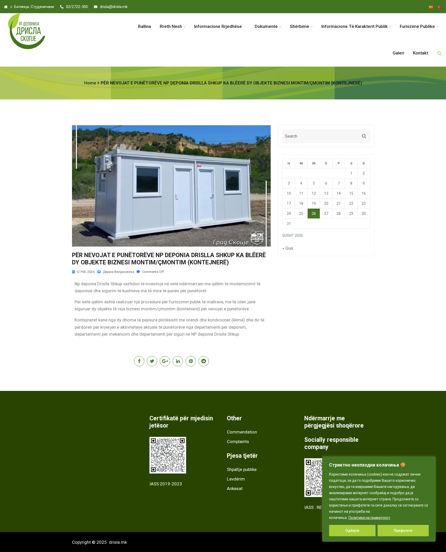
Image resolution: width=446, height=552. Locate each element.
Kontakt (420, 53)
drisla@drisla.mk (114, 6)
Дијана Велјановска (118, 272)
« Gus (287, 248)
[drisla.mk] (56, 31)
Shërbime (299, 26)
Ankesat (235, 488)
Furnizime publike (417, 26)
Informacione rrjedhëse (220, 26)
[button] (439, 53)
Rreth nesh (171, 26)
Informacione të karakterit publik (354, 26)
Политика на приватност (369, 518)
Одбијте (352, 531)
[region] (379, 499)
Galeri (398, 53)
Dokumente (266, 26)
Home (90, 82)
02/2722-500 (77, 6)
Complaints (238, 441)
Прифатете (403, 531)
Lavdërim (236, 479)
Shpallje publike (242, 469)
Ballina (144, 26)
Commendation (242, 432)
